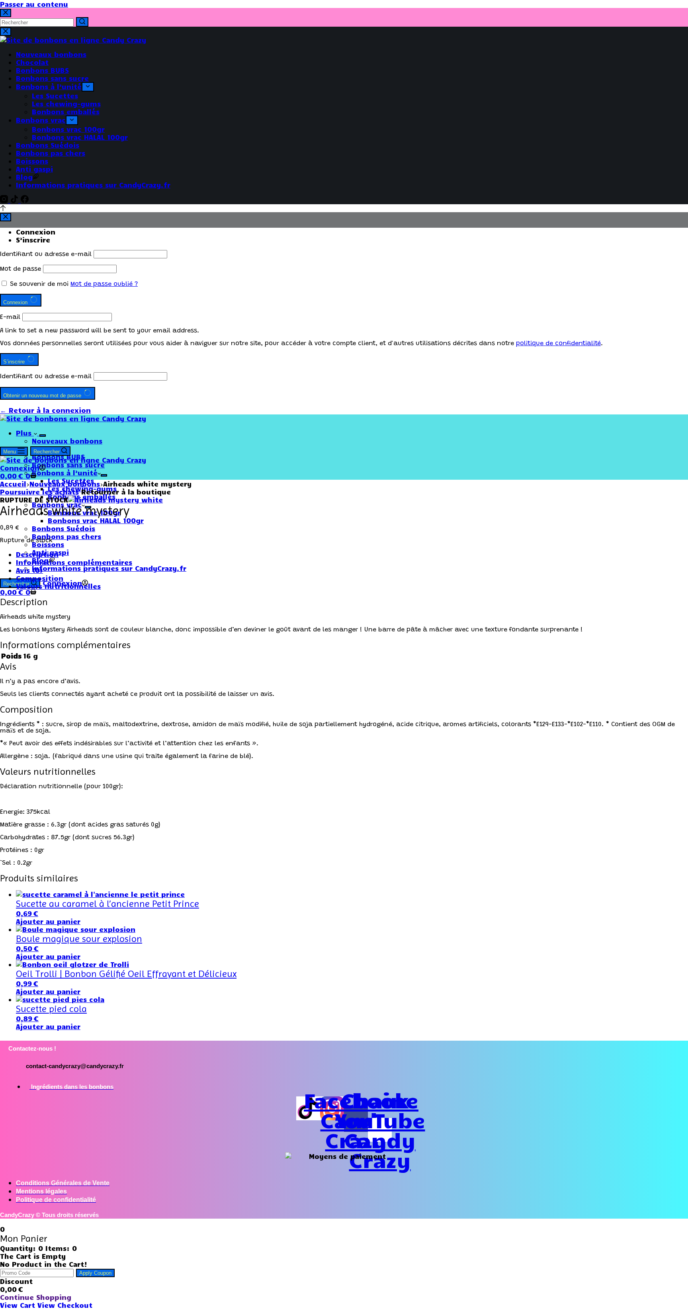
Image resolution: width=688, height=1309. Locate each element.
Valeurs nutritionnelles (58, 586)
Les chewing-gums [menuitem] (66, 103)
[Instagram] (5, 200)
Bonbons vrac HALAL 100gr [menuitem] (80, 137)
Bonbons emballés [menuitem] (66, 111)
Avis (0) (29, 570)
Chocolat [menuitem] (32, 62)
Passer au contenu (34, 4)
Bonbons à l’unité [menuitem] (49, 86)
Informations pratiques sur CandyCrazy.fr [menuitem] (93, 185)
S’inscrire (33, 240)
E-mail (10, 317)
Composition (39, 578)
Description (37, 554)
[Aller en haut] (3, 208)
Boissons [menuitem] (32, 161)
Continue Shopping (35, 1297)
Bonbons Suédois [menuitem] (47, 145)
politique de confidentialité (558, 343)
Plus (25, 433)
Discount (16, 1281)
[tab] (352, 554)
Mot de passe (20, 269)
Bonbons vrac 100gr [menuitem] (68, 129)
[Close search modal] (5, 13)
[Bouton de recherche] (82, 22)
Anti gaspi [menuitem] (34, 169)
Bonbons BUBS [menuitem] (42, 70)
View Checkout (64, 1305)
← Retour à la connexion (45, 410)
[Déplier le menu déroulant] (88, 87)
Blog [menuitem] (24, 177)
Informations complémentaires (74, 562)
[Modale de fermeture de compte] (5, 217)
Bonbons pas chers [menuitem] (50, 153)
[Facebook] (25, 200)
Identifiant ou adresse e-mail (46, 254)
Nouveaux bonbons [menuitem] (51, 54)
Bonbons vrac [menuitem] (41, 120)
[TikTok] (15, 200)
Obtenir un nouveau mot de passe (43, 396)
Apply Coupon (95, 1273)
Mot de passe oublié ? (104, 284)
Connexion (35, 232)
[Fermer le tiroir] (5, 31)
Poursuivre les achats (39, 492)
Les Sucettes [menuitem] (55, 96)
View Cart (18, 1305)
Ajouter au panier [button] (48, 921)
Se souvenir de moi (39, 284)
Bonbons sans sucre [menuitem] (52, 78)
